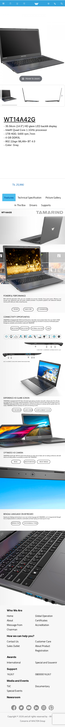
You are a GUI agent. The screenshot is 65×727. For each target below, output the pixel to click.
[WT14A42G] (31, 95)
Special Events (14, 691)
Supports (46, 205)
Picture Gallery (53, 197)
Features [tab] (9, 197)
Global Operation (44, 616)
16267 (10, 674)
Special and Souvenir (46, 662)
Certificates (41, 620)
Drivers (33, 205)
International (14, 662)
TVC (9, 686)
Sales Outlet (13, 646)
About (10, 620)
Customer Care (43, 641)
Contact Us (13, 641)
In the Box (19, 205)
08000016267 (43, 674)
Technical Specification (30, 197)
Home (10, 616)
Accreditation (42, 625)
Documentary (42, 686)
